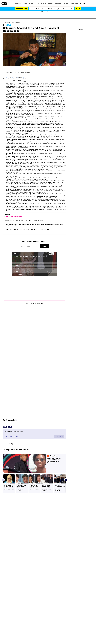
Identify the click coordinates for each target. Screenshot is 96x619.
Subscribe (74, 3)
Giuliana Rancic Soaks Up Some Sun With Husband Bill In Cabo (24, 220)
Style (31, 3)
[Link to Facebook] (80, 3)
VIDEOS (50, 3)
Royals (37, 3)
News (8, 22)
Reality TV (18, 3)
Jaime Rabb (9, 72)
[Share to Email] (24, 78)
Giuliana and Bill (15, 22)
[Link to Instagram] (84, 3)
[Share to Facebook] (8, 78)
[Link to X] (87, 3)
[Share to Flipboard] (19, 78)
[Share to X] (14, 78)
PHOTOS (43, 3)
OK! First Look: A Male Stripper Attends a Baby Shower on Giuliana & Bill (27, 230)
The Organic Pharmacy (27, 127)
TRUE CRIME (58, 3)
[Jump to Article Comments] (4, 78)
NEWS (25, 3)
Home (4, 22)
